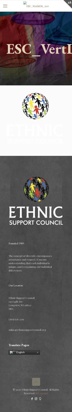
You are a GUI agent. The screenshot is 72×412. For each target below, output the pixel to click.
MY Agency (42, 393)
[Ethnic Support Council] (36, 6)
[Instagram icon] (36, 399)
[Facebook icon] (32, 399)
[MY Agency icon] (40, 399)
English (20, 352)
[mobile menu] (5, 5)
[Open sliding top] (67, 4)
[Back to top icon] (36, 382)
